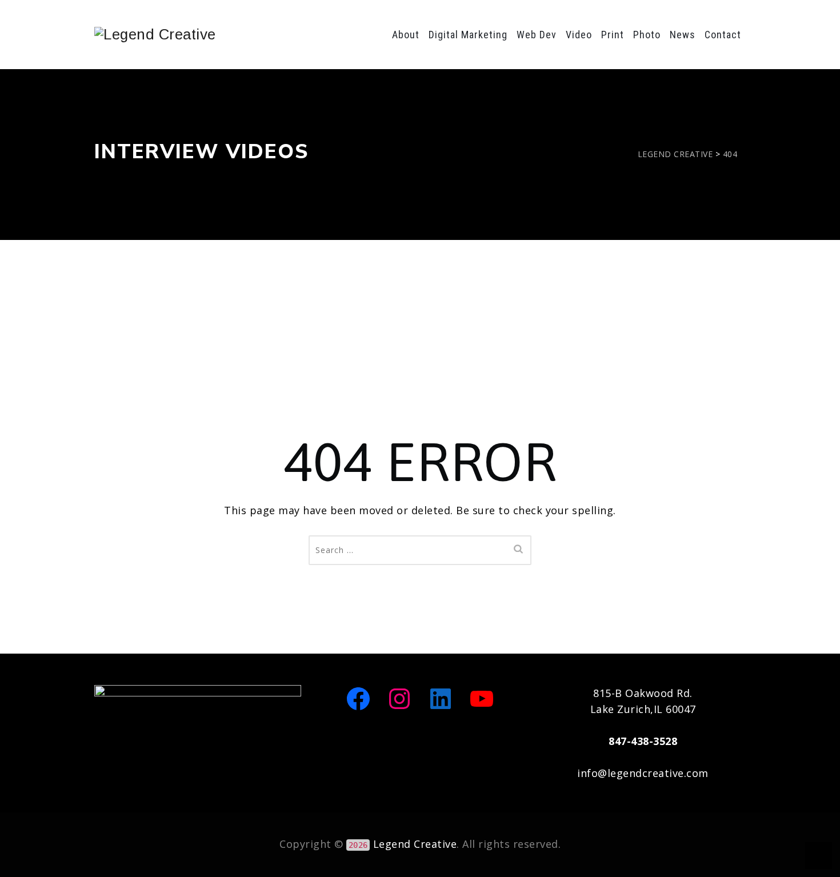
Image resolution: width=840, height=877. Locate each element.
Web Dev (537, 35)
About (405, 35)
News (682, 35)
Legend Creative (415, 844)
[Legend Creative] (155, 34)
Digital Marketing (468, 35)
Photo (647, 35)
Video (579, 35)
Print (612, 35)
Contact (723, 35)
